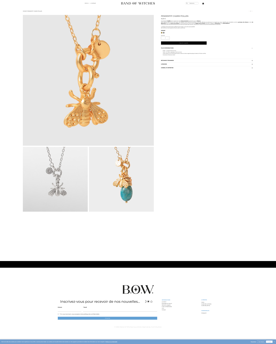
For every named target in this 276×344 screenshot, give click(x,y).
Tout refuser (261, 341)
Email (85, 307)
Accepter (269, 341)
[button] (203, 3)
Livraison (164, 301)
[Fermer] (274, 342)
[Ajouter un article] (168, 38)
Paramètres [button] (253, 341)
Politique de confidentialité (111, 341)
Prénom (60, 307)
